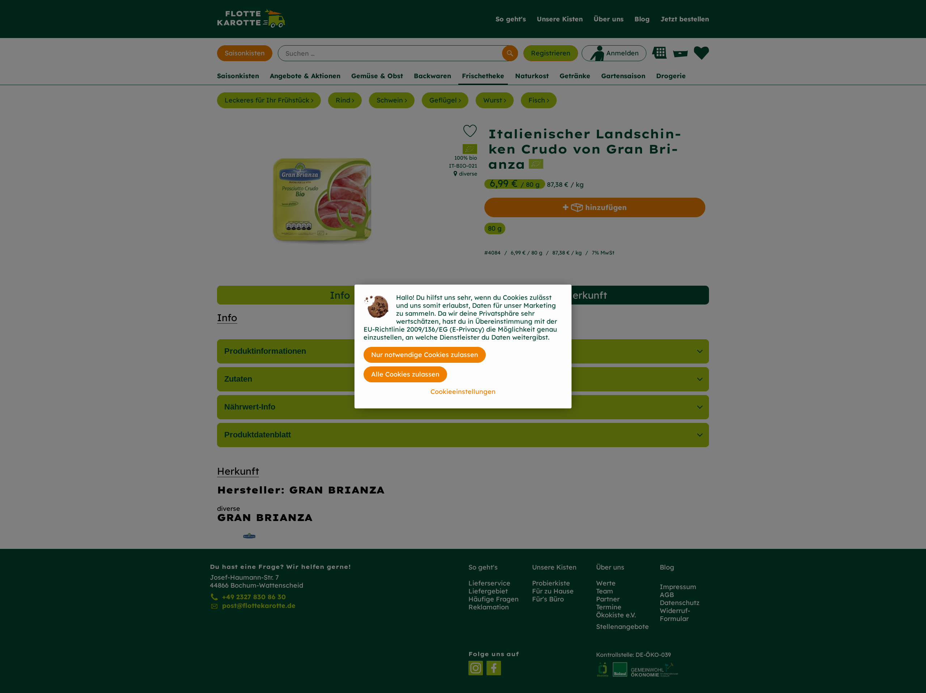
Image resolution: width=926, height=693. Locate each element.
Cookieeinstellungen (463, 391)
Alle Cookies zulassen (405, 374)
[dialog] (463, 346)
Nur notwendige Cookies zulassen (424, 354)
